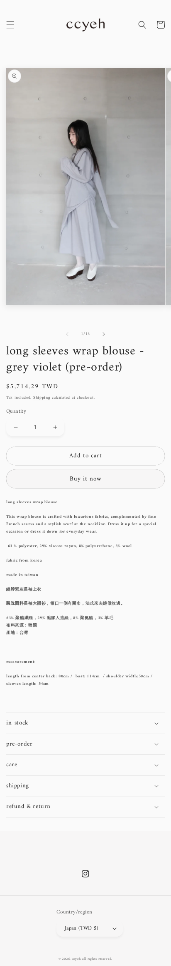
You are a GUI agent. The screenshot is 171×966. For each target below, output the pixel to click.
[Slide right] (104, 334)
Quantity (16, 411)
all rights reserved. (97, 959)
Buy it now (86, 479)
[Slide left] (67, 334)
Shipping (42, 397)
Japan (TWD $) (81, 928)
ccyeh (76, 959)
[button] (10, 25)
